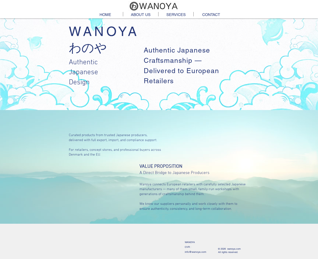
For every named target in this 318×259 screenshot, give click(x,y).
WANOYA (190, 242)
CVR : (188, 247)
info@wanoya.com (195, 251)
